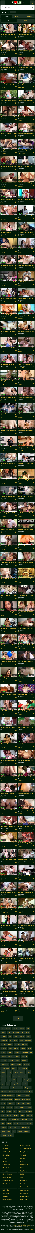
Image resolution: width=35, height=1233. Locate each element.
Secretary (29, 1115)
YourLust (20, 995)
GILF (13, 1080)
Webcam (10, 1135)
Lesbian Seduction (6, 1099)
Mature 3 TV (6, 1183)
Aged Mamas (24, 1190)
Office (22, 1107)
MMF (28, 1103)
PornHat (20, 70)
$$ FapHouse (21, 962)
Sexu (19, 863)
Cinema (10, 1060)
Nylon (16, 1107)
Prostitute (29, 1111)
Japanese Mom (27, 1092)
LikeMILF (17, 3)
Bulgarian (17, 1052)
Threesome (25, 1127)
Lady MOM (6, 1190)
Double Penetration (19, 1072)
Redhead (15, 1115)
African (15, 1029)
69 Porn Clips (24, 1193)
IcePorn (20, 252)
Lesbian (26, 1095)
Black (10, 1048)
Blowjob (23, 1048)
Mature (3, 1103)
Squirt (22, 1123)
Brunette (9, 1052)
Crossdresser (5, 1068)
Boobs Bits (23, 1199)
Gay (9, 1080)
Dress (28, 1072)
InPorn (2, 351)
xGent (22, 1177)
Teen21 (2, 615)
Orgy (2, 1111)
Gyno (8, 1084)
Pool (15, 1111)
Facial (14, 1076)
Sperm (16, 1123)
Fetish (20, 1076)
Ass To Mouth (25, 1032)
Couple (19, 1064)
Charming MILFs (25, 1164)
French (3, 1080)
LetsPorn (20, 450)
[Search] (2, 7)
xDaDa (5, 1158)
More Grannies (7, 1199)
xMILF (19, 136)
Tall (10, 1127)
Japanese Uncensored (7, 1095)
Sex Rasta (23, 1171)
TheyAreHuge (21, 103)
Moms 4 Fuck (7, 1177)
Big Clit (10, 1044)
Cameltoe (25, 1052)
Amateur (21, 1029)
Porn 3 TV (23, 1168)
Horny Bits (23, 1180)
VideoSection (4, 400)
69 (2, 1029)
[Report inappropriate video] (16, 37)
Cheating (24, 1056)
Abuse (32, 1229)
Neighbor (9, 1107)
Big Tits (24, 1044)
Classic (17, 1060)
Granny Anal (27, 1080)
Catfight (10, 1056)
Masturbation (26, 1099)
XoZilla (2, 70)
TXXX (1, 202)
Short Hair (24, 1119)
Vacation (26, 1131)
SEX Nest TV (6, 1196)
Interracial (4, 1092)
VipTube (20, 747)
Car (31, 1052)
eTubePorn (6, 1145)
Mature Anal (11, 1103)
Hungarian (28, 1088)
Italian (11, 1092)
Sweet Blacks (24, 1187)
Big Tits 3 (23, 1183)
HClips (2, 235)
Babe (15, 1036)
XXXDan (20, 285)
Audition (3, 1036)
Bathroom (4, 1040)
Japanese (18, 1092)
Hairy (13, 1084)
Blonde (16, 1048)
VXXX (1, 648)
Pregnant (21, 1111)
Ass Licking (15, 1032)
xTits (19, 37)
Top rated (29, 16)
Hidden (25, 1084)
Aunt (10, 1036)
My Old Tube (6, 1155)
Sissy (30, 1119)
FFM (25, 1076)
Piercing (9, 1111)
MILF (18, 1103)
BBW (15, 1040)
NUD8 (22, 1174)
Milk (23, 1103)
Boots (29, 1048)
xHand (2, 813)
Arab (28, 1029)
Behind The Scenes (25, 1040)
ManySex (20, 665)
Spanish (9, 1123)
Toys (8, 1131)
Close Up (24, 1060)
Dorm (9, 1072)
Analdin (2, 120)
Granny (19, 1080)
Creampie (26, 1064)
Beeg (19, 219)
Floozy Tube (6, 1164)
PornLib (20, 235)
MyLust (2, 681)
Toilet (3, 1131)
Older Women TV (8, 1180)
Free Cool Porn (24, 1196)
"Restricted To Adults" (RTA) (22, 1225)
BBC (11, 1040)
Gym (2, 1084)
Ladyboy (19, 1095)
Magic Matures (7, 1174)
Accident (7, 1029)
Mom (2, 1107)
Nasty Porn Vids (25, 1152)
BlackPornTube (4, 978)
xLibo (4, 1187)
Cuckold (14, 1068)
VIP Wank (23, 1155)
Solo (2, 1123)
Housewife (19, 1088)
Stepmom (29, 1123)
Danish (3, 1072)
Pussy (9, 1115)
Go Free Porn (6, 1193)
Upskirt (20, 1131)
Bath (28, 1036)
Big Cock (17, 1044)
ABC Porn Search (25, 1149)
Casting (3, 1056)
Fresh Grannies (25, 1145)
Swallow (3, 1127)
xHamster (2, 37)
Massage (17, 1099)
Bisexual (3, 1048)
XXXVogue (20, 186)
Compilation (4, 1064)
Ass (9, 1032)
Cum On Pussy (23, 1068)
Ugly (14, 1131)
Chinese (3, 1060)
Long (25, 20)
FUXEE (22, 1161)
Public (3, 1115)
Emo (8, 1076)
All (9, 20)
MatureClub (21, 87)
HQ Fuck (5, 1171)
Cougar (13, 1064)
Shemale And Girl (14, 1119)
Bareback (21, 1036)
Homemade (4, 1088)
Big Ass (3, 1044)
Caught (17, 1056)
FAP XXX (23, 1158)
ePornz (5, 1161)
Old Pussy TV (7, 1152)
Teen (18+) (16, 1127)
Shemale (3, 1119)
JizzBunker (3, 153)
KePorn (2, 500)
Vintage (3, 1135)
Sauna (22, 1115)
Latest (17, 16)
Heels (19, 1084)
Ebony (3, 1076)
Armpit (3, 1032)
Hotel (12, 1088)
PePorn (20, 632)
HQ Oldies (6, 1149)
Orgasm (28, 1107)
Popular (6, 16)
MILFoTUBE (6, 1168)
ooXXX (2, 450)
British (3, 1052)
